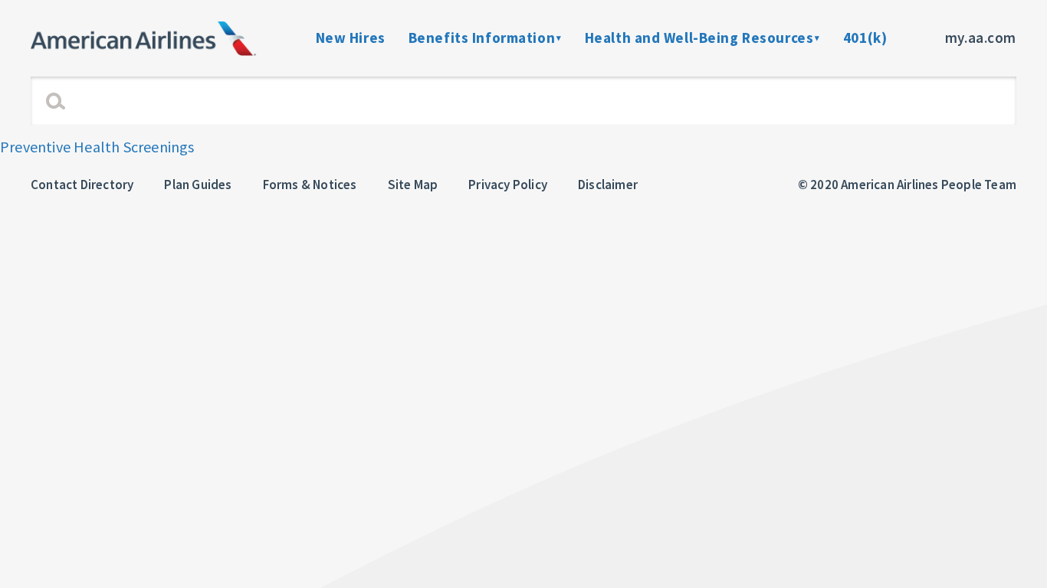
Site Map (413, 184)
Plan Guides (197, 184)
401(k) (865, 37)
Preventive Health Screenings (97, 146)
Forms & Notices (310, 184)
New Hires (351, 37)
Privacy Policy (507, 184)
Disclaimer (608, 184)
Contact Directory (82, 184)
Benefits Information (482, 37)
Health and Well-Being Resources (699, 37)
